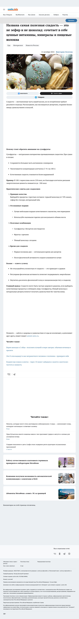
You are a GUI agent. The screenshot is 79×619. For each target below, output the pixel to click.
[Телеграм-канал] (39, 97)
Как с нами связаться (9, 566)
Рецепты (65, 15)
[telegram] (15, 374)
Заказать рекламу (44, 15)
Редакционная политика (43, 561)
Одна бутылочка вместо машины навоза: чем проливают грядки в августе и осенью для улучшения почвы (38, 436)
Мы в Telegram (7, 15)
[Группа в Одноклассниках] (59, 554)
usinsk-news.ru (33, 336)
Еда (9, 45)
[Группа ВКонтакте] (22, 93)
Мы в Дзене (31, 15)
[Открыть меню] (4, 9)
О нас (21, 566)
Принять (71, 20)
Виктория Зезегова (64, 52)
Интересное (18, 45)
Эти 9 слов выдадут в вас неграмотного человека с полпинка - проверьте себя (37, 356)
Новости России (32, 45)
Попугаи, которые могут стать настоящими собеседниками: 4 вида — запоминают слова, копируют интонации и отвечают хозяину (38, 426)
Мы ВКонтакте (20, 15)
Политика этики (24, 561)
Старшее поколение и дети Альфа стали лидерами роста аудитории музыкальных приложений (36, 446)
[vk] (9, 374)
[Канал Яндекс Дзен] (56, 93)
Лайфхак (56, 15)
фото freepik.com (64, 87)
